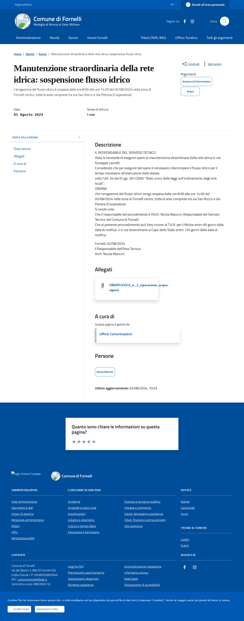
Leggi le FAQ (76, 566)
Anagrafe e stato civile (82, 507)
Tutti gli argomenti (220, 37)
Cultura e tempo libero (82, 526)
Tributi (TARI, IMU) (153, 37)
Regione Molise (23, 4)
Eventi (185, 545)
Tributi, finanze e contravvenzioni (145, 520)
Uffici (14, 532)
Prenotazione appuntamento (86, 572)
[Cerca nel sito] (224, 21)
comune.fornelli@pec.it (32, 579)
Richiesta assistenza (81, 584)
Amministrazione (28, 37)
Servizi (73, 37)
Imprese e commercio (137, 507)
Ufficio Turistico (186, 37)
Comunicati (188, 507)
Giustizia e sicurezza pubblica (142, 501)
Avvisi (184, 513)
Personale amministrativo (27, 520)
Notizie (185, 501)
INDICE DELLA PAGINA (25, 137)
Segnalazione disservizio (83, 578)
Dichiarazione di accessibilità (142, 584)
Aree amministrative (24, 501)
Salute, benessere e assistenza (143, 513)
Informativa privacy (136, 572)
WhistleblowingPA (23, 538)
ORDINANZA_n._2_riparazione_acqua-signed (139, 287)
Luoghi (185, 539)
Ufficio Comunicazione (116, 334)
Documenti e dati (22, 507)
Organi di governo (22, 513)
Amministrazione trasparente (142, 566)
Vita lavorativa (133, 526)
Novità (54, 37)
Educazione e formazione (83, 532)
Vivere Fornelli (97, 37)
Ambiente (74, 501)
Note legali (131, 578)
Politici (15, 526)
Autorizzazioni (76, 513)
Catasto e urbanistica (81, 520)
